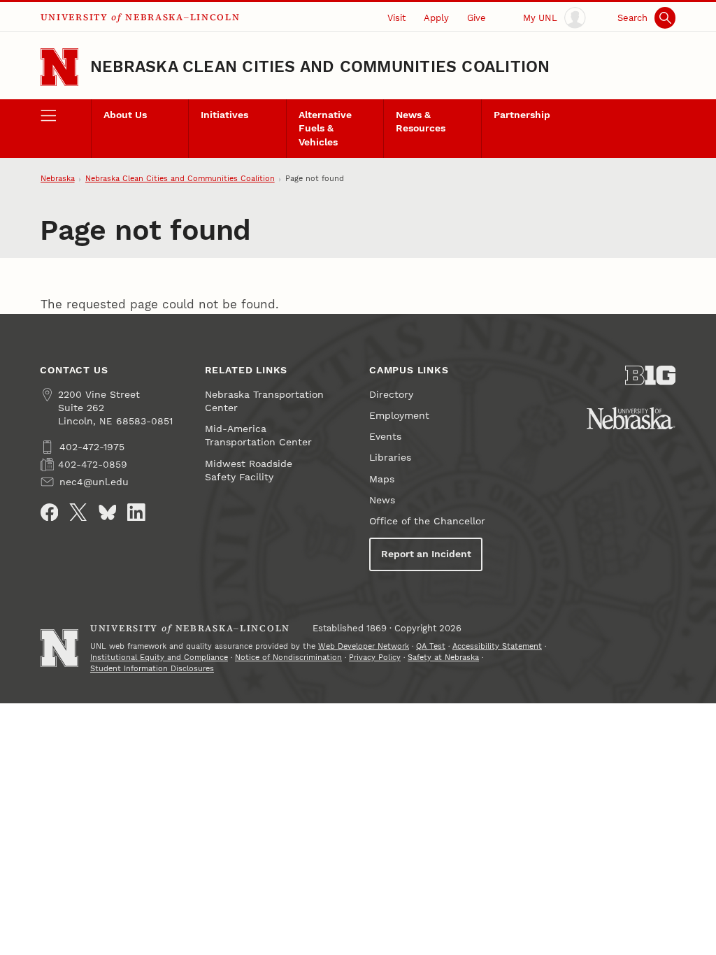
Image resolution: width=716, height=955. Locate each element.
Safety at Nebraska (443, 657)
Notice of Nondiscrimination (288, 657)
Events (385, 437)
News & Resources (420, 121)
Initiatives (224, 115)
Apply (436, 18)
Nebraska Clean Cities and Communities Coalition (320, 66)
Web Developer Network (363, 646)
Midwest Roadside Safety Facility (248, 470)
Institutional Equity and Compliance (159, 657)
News (382, 500)
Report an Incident (426, 554)
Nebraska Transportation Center (264, 401)
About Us (125, 115)
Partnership (522, 115)
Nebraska (58, 178)
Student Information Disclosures (152, 668)
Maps (381, 479)
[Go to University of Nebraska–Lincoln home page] (59, 67)
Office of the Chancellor (427, 521)
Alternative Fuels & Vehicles (325, 128)
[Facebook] (50, 512)
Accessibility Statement (497, 646)
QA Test (430, 646)
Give (476, 18)
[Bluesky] (108, 512)
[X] (78, 512)
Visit (396, 18)
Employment (399, 416)
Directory (391, 395)
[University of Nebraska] (631, 418)
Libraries (390, 458)
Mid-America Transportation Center (258, 435)
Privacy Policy (375, 657)
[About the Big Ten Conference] (650, 375)
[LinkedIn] (136, 512)
